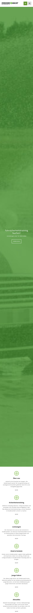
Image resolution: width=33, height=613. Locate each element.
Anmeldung (16, 241)
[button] (25, 3)
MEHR (16, 490)
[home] (10, 3)
